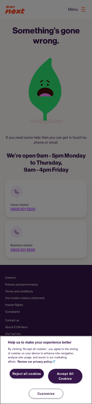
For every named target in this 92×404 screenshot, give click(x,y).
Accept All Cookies (65, 376)
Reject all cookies (26, 373)
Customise (46, 393)
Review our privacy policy (35, 361)
